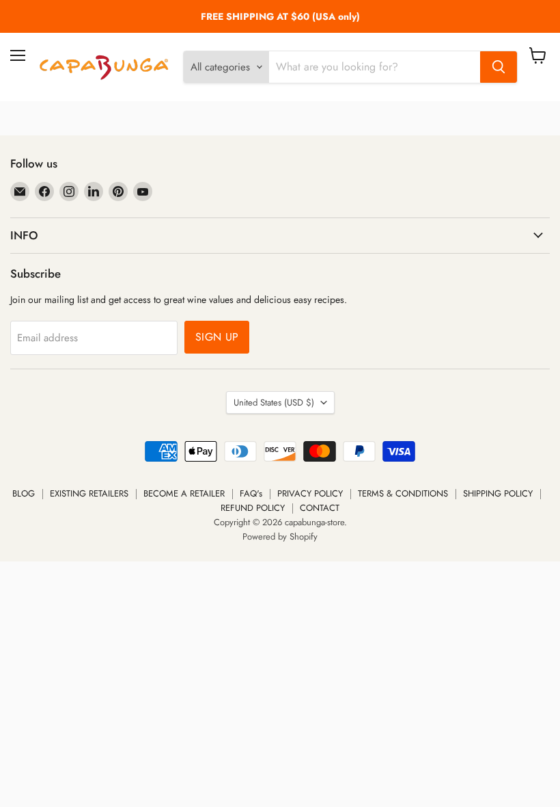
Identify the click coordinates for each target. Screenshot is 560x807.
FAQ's (251, 493)
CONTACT (319, 507)
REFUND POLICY (253, 507)
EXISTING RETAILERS (89, 493)
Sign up (216, 337)
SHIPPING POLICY (498, 493)
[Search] (498, 67)
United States (274, 402)
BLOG (23, 493)
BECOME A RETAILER (184, 493)
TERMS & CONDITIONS (403, 493)
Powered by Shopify (280, 536)
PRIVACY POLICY (310, 493)
